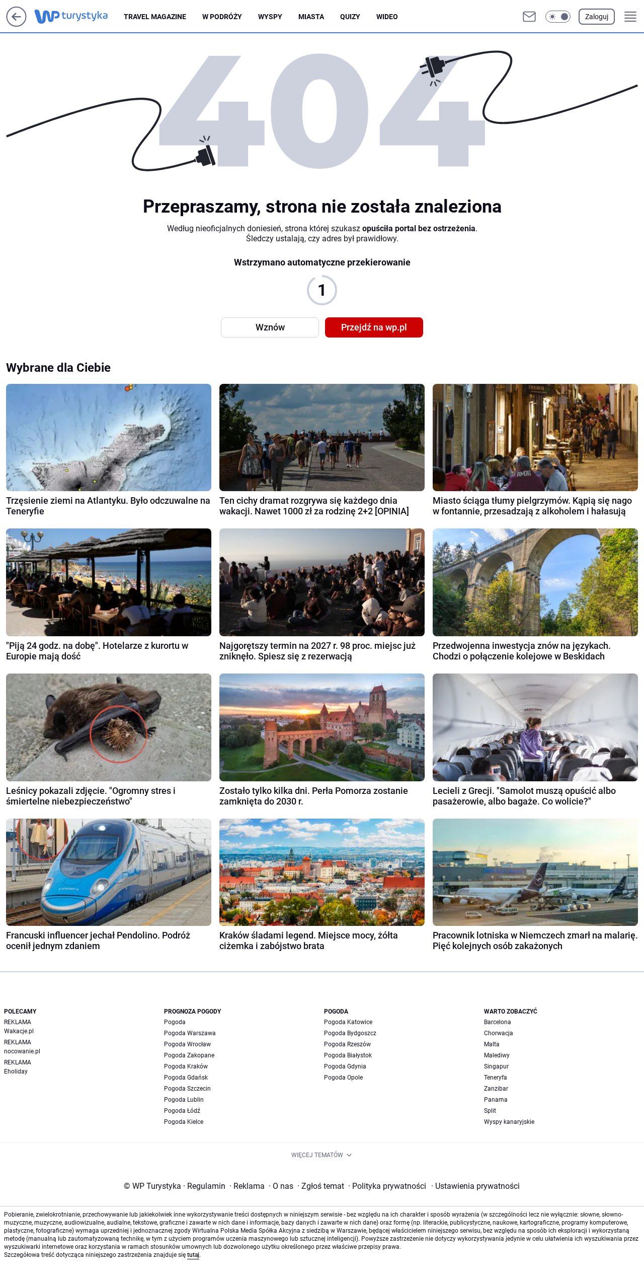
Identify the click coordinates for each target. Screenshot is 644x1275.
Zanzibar (496, 1088)
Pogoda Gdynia (345, 1066)
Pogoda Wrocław (187, 1044)
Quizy (350, 17)
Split (490, 1110)
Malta (492, 1044)
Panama (496, 1099)
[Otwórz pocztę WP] (529, 17)
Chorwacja (498, 1033)
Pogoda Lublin (184, 1099)
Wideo (387, 17)
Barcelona (497, 1022)
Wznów (270, 327)
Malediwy (497, 1055)
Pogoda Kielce (183, 1121)
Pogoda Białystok (348, 1055)
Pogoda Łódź (182, 1110)
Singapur (496, 1066)
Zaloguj (596, 17)
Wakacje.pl (19, 1031)
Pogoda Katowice (348, 1022)
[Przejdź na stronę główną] (16, 24)
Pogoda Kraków (186, 1066)
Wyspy (270, 17)
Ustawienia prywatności (475, 1186)
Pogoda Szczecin (187, 1088)
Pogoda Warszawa (190, 1033)
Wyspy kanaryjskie (509, 1121)
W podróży (222, 17)
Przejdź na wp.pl (374, 327)
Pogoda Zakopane (189, 1055)
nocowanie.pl (22, 1051)
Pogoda (175, 1022)
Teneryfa (495, 1077)
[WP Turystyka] (79, 17)
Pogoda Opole (343, 1077)
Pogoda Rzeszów (347, 1044)
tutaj (193, 1254)
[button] (558, 17)
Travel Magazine (155, 17)
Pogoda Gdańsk (186, 1077)
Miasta (311, 17)
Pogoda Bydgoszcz (350, 1033)
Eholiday (16, 1071)
